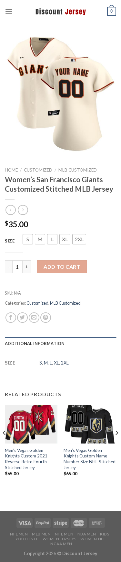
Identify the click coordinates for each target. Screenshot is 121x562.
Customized (38, 170)
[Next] (116, 446)
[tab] (60, 343)
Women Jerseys (59, 538)
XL (56, 362)
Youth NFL (27, 538)
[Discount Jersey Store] (60, 11)
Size (10, 241)
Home (11, 170)
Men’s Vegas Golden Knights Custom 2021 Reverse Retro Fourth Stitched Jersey (26, 459)
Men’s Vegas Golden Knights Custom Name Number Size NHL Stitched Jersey (90, 459)
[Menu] (9, 11)
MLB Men (41, 534)
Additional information (35, 343)
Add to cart (62, 267)
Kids (104, 534)
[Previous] (4, 446)
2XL (65, 362)
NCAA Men (61, 543)
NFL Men (19, 534)
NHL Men (64, 534)
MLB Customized (77, 170)
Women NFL (93, 538)
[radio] (28, 239)
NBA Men (86, 534)
